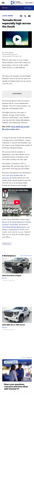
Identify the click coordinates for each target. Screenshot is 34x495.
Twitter (28, 222)
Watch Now (29, 2)
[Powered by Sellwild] (29, 357)
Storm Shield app (18, 222)
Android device (14, 229)
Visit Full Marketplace (26, 255)
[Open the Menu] (3, 2)
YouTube (15, 224)
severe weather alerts (16, 175)
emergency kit (7, 178)
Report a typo (6, 243)
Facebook (5, 224)
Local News (7, 16)
